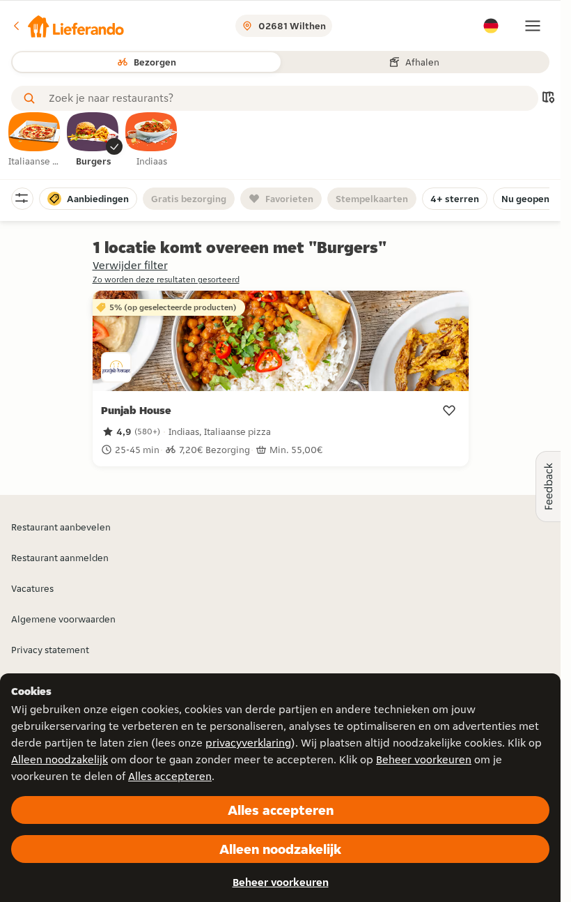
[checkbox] (34, 140)
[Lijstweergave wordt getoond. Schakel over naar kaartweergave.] (548, 99)
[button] (67, 26)
